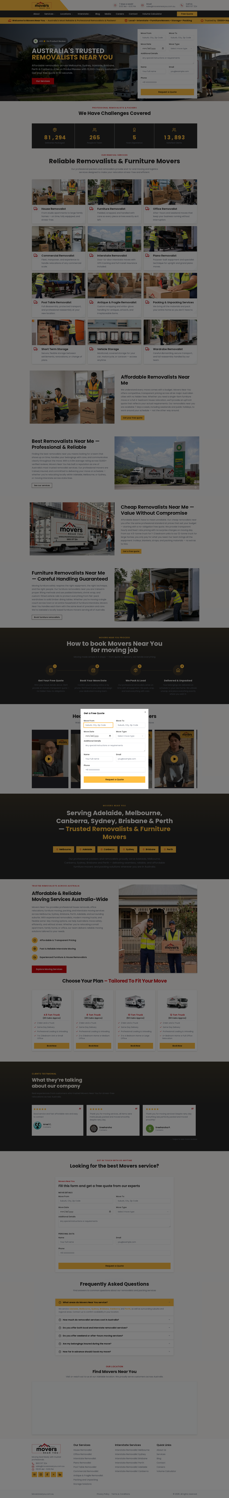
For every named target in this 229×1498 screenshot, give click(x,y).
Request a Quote (114, 779)
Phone (87, 765)
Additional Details (92, 741)
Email (118, 754)
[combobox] (130, 736)
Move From (89, 721)
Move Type (121, 732)
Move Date (89, 732)
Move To (120, 721)
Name (86, 754)
